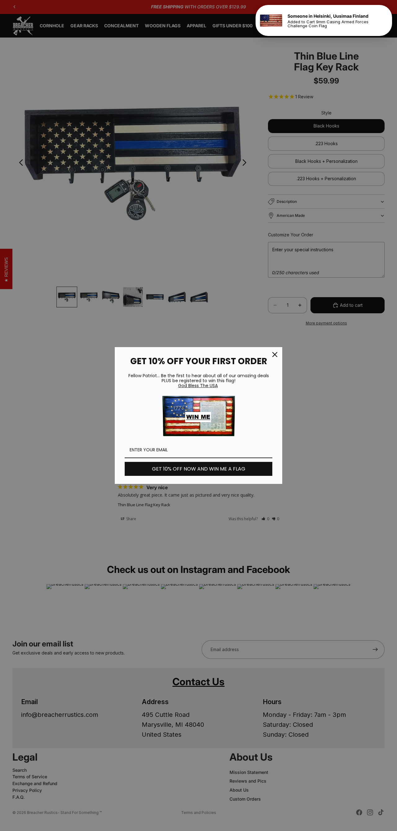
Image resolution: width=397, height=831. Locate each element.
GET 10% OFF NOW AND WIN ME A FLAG (198, 468)
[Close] (274, 354)
